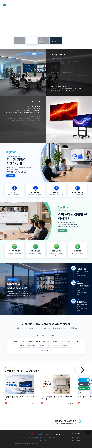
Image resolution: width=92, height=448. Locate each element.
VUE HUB (36, 101)
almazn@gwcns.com (46, 440)
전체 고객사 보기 (46, 350)
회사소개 (17, 434)
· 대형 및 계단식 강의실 (56, 69)
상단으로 (88, 433)
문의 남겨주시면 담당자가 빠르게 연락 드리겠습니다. (64, 424)
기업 (37, 335)
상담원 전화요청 (82, 384)
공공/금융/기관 (52, 335)
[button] (82, 370)
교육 (43, 335)
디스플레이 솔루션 (71, 5)
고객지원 (84, 5)
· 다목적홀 (53, 82)
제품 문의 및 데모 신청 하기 (65, 421)
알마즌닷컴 (10, 5)
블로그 (22, 434)
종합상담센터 (24, 5)
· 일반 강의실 (54, 65)
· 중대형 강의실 (54, 67)
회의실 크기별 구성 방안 (20, 28)
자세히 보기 (10, 175)
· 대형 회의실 (54, 81)
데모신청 (81, 392)
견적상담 (81, 380)
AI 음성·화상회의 (58, 54)
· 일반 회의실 (54, 79)
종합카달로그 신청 (83, 388)
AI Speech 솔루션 (39, 5)
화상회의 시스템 (55, 5)
